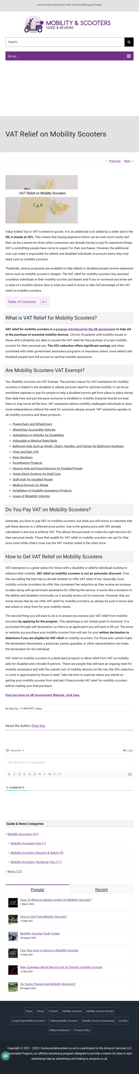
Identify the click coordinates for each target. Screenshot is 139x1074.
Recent (101, 889)
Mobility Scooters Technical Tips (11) (36, 862)
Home (29, 1011)
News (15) (15, 871)
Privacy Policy (82, 1030)
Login (129, 750)
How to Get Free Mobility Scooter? (43, 916)
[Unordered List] (34, 774)
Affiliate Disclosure (59, 1030)
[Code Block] (44, 774)
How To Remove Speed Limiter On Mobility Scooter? (55, 900)
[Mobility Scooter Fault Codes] (13, 934)
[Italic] (14, 774)
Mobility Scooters (72, 1011)
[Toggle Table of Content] (42, 302)
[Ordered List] (29, 774)
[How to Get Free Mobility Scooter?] (13, 917)
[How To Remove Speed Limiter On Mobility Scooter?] (13, 901)
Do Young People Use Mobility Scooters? (48, 984)
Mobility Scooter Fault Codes (40, 933)
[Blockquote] (39, 774)
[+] (60, 774)
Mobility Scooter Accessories (98, 1020)
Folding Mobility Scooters (63, 1020)
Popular (37, 889)
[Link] (49, 774)
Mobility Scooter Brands (100, 1011)
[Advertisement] (69, 89)
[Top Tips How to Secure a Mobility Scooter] (13, 951)
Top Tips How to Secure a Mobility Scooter (49, 950)
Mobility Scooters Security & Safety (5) (37, 853)
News (39, 708)
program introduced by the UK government (85, 329)
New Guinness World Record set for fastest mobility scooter (61, 967)
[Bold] (9, 774)
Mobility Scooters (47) (23, 834)
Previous (115, 161)
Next (127, 161)
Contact (53, 1011)
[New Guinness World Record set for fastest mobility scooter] (13, 968)
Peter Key (13, 708)
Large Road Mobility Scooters (28, 1020)
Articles (123, 1020)
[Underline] (19, 774)
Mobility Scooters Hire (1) (28, 843)
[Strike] (24, 774)
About (40, 1011)
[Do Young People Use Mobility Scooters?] (13, 985)
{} (54, 774)
